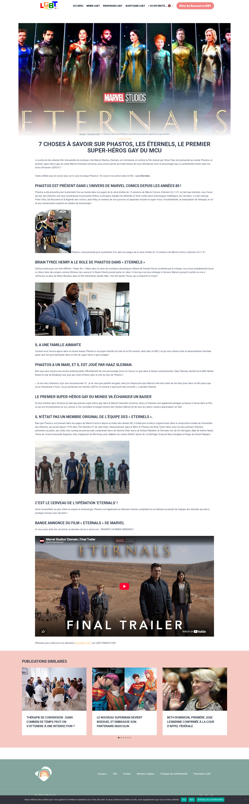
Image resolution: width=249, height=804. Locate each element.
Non (192, 799)
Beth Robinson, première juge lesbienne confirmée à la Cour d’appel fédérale (190, 722)
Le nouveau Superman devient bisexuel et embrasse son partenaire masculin (119, 722)
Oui (183, 799)
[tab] (118, 737)
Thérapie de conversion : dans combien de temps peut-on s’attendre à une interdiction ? (51, 722)
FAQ (115, 773)
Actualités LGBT (83, 643)
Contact (127, 773)
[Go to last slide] (28, 701)
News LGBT (93, 5)
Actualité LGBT (124, 139)
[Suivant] (221, 701)
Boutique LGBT (135, 5)
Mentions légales (145, 773)
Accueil (78, 5)
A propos (102, 773)
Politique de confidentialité (173, 773)
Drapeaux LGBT (112, 5)
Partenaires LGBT (202, 773)
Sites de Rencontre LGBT (195, 5)
